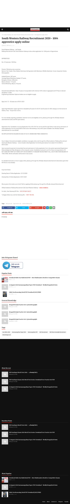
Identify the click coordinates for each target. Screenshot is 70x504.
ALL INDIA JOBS (6, 332)
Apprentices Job (17, 203)
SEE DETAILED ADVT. (25, 191)
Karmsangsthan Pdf (32, 332)
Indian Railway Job (8, 34)
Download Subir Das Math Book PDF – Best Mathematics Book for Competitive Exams (34, 277)
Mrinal (4, 45)
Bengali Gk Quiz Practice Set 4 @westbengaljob (23, 305)
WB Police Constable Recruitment (58, 332)
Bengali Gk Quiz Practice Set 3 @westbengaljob (23, 312)
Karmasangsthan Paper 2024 (19, 332)
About (48, 501)
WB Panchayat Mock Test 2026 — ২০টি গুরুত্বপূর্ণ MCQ (23, 372)
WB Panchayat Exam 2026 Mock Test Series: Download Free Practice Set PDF (32, 379)
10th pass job (9, 203)
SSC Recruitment (44, 332)
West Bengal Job (7, 334)
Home (43, 501)
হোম (2, 34)
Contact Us (54, 501)
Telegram (60, 501)
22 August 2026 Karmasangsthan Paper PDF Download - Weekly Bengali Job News (33, 285)
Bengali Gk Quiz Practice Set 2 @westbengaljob (23, 319)
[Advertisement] (35, 14)
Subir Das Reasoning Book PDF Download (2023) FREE (25, 292)
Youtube (66, 501)
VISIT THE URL (30, 195)
